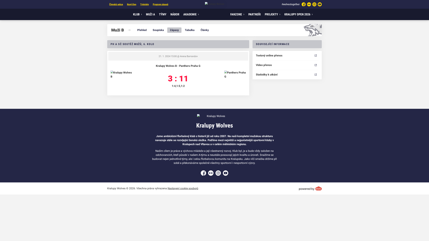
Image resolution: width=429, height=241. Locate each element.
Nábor (174, 14)
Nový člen (131, 4)
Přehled (142, 30)
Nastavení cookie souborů (183, 188)
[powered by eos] (310, 188)
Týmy (162, 14)
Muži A (150, 14)
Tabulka (190, 30)
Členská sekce (116, 4)
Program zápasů (160, 4)
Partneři (254, 14)
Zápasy (174, 30)
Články (205, 30)
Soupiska (158, 30)
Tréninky (144, 4)
